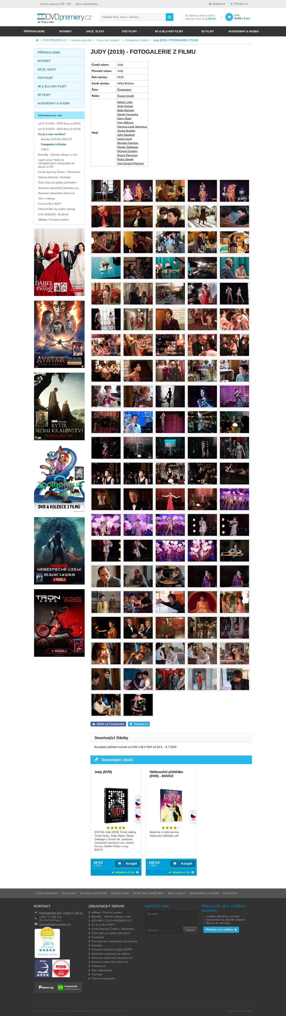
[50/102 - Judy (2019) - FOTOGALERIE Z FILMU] (234, 432)
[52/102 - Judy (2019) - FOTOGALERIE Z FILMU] (138, 457)
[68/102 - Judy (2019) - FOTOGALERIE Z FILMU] (170, 535)
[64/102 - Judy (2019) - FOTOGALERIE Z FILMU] (202, 509)
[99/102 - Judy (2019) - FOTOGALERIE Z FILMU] (202, 689)
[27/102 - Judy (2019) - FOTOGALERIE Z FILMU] (138, 329)
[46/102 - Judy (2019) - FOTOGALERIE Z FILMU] (106, 432)
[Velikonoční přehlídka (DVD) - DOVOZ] (171, 808)
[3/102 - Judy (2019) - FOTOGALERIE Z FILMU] (170, 200)
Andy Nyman (125, 106)
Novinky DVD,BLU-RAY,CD (56, 139)
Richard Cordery (127, 151)
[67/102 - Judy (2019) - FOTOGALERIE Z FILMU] (138, 535)
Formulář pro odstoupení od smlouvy (114, 941)
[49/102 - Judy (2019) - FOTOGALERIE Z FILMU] (202, 432)
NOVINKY (65, 31)
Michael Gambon (127, 142)
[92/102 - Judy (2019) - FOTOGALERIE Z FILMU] (138, 663)
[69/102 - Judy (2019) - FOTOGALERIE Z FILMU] (202, 535)
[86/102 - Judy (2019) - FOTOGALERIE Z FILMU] (106, 637)
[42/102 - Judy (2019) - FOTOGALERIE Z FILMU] (138, 406)
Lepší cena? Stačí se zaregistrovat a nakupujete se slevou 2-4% (56, 163)
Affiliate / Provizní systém (53, 219)
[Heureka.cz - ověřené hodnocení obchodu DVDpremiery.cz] (47, 957)
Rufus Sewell (125, 159)
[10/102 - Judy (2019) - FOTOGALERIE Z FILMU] (234, 226)
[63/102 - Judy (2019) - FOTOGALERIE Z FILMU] (170, 509)
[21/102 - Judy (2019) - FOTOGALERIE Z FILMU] (106, 303)
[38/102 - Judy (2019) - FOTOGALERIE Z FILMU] (170, 380)
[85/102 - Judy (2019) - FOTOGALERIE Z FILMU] (234, 612)
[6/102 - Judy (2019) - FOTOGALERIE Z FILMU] (106, 226)
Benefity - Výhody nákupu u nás (57, 154)
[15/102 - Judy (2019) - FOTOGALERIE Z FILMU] (234, 252)
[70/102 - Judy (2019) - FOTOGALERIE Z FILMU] (234, 535)
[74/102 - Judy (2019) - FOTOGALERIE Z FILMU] (202, 560)
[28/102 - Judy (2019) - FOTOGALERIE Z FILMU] (170, 329)
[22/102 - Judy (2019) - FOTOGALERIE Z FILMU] (138, 303)
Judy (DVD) (103, 772)
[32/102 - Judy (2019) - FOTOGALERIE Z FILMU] (138, 355)
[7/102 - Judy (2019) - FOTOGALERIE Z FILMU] (138, 226)
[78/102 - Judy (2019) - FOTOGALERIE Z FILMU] (170, 586)
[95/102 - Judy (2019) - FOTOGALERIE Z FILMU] (234, 663)
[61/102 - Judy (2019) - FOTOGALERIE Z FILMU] (106, 509)
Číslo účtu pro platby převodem (57, 182)
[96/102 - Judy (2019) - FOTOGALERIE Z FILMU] (106, 689)
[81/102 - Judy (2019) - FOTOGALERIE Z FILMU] (106, 612)
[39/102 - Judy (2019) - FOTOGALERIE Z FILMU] (202, 380)
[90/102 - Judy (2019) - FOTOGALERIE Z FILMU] (234, 637)
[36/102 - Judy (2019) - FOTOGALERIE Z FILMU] (106, 380)
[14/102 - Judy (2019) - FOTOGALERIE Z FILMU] (202, 252)
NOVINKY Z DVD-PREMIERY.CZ (112, 920)
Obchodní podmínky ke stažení (111, 953)
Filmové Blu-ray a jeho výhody (56, 208)
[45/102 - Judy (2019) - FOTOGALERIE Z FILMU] (234, 406)
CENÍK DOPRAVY (47, 893)
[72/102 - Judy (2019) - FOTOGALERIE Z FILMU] (138, 560)
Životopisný (124, 89)
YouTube (97, 974)
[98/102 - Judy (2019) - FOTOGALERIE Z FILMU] (170, 689)
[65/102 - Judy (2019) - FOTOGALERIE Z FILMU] (234, 509)
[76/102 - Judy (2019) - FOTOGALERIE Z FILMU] (106, 586)
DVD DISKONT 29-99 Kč (53, 214)
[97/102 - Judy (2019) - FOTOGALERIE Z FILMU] (138, 689)
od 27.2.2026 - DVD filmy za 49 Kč (59, 123)
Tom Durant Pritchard (130, 163)
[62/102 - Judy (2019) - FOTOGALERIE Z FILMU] (138, 509)
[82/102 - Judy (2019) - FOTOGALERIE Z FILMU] (138, 612)
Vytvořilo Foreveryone (239, 1011)
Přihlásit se (241, 3)
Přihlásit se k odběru (219, 929)
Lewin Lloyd (124, 138)
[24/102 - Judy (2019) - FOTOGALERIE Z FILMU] (202, 303)
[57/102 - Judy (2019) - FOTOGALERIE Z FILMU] (138, 483)
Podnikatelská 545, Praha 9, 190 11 (61, 912)
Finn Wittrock (125, 122)
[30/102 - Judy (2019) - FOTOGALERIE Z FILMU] (234, 329)
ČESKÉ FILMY (120, 893)
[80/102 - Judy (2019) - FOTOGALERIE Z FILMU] (234, 586)
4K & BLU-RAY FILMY (169, 31)
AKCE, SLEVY (95, 31)
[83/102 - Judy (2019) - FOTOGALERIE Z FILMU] (170, 612)
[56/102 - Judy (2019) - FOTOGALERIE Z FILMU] (106, 483)
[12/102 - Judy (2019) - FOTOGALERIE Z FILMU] (138, 252)
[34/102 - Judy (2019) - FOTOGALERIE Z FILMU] (202, 355)
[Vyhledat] (169, 17)
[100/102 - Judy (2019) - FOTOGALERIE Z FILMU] (234, 689)
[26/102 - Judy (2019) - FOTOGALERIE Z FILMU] (106, 329)
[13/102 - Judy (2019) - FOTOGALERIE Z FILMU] (170, 252)
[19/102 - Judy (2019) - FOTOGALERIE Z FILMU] (202, 277)
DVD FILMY (129, 31)
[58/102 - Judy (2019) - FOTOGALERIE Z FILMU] (170, 483)
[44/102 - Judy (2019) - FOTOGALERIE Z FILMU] (202, 406)
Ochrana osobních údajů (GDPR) (112, 949)
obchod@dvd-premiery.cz (55, 924)
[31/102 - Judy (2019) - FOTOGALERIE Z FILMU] (106, 355)
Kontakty (97, 945)
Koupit (131, 863)
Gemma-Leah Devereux (132, 126)
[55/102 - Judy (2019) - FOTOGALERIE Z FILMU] (234, 457)
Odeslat (190, 930)
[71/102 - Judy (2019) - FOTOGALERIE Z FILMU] (106, 560)
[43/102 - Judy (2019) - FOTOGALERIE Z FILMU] (170, 406)
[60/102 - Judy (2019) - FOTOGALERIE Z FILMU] (234, 483)
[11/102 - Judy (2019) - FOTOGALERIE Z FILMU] (106, 252)
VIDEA (45, 149)
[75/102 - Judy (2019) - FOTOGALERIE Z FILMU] (234, 560)
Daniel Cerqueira (127, 114)
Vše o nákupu (46, 198)
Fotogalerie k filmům (136, 40)
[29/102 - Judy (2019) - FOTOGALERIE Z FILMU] (202, 329)
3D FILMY (207, 31)
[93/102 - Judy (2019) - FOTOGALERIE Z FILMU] (170, 663)
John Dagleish (126, 134)
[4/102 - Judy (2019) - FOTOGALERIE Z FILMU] (202, 200)
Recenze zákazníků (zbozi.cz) (56, 193)
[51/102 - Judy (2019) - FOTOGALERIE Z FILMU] (106, 457)
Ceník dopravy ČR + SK (55, 3)
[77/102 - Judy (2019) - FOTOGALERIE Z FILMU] (138, 586)
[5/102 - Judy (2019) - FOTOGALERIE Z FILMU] (234, 200)
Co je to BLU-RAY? (49, 203)
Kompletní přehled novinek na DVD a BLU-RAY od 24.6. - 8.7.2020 (135, 746)
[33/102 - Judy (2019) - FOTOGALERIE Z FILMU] (170, 355)
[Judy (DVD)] (116, 808)
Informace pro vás (81, 40)
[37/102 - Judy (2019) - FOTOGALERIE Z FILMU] (138, 380)
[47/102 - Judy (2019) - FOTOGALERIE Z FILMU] (138, 432)
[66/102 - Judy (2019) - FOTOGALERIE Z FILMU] (106, 535)
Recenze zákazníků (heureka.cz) (58, 187)
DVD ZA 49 (230, 893)
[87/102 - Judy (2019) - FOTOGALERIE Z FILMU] (138, 637)
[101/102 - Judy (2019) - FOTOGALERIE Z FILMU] (106, 714)
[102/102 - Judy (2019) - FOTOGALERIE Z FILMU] (138, 714)
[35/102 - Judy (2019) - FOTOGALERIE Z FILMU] (234, 355)
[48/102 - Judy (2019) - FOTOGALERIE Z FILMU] (170, 432)
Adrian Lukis (124, 102)
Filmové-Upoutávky (103, 978)
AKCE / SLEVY (177, 893)
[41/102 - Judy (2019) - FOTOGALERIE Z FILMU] (106, 406)
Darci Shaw (124, 118)
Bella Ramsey (125, 110)
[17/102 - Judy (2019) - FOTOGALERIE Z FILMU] (138, 277)
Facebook (98, 937)
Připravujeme (34, 31)
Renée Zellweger (127, 147)
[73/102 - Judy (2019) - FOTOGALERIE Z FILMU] (170, 560)
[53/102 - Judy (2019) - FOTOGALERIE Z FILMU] (170, 457)
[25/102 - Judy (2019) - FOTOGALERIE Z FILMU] (234, 303)
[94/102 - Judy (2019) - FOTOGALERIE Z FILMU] (202, 663)
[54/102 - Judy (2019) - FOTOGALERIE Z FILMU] (202, 457)
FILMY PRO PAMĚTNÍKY (148, 893)
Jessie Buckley (126, 130)
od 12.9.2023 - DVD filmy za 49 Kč (59, 128)
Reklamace (98, 966)
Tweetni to (140, 723)
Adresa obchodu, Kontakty (54, 177)
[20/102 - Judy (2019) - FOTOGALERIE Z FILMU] (234, 277)
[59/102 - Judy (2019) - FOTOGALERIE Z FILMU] (202, 483)
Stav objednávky (87, 3)
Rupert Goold (125, 95)
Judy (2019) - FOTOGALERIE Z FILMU (175, 40)
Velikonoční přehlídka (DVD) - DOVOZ (166, 774)
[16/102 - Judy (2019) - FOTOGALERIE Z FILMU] (106, 277)
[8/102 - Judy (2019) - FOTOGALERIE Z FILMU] (170, 226)
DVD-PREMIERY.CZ (54, 40)
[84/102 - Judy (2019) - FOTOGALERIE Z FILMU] (202, 612)
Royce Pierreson (127, 155)
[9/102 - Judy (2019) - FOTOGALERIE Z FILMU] (202, 226)
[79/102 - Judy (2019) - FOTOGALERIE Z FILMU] (202, 586)
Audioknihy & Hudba (243, 31)
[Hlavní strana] (37, 40)
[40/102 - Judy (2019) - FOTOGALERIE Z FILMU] (234, 380)
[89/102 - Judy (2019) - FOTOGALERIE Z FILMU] (202, 637)
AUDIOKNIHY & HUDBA (204, 893)
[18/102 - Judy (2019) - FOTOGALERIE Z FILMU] (170, 277)
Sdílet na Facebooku (110, 723)
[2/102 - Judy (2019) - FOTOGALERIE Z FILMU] (138, 200)
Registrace (218, 3)
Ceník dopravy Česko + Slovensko (59, 171)
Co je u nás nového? (108, 40)
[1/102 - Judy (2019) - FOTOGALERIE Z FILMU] (106, 200)
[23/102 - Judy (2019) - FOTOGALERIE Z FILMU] (170, 303)
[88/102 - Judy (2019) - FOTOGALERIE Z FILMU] (170, 637)
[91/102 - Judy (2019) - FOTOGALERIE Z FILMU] (106, 663)
